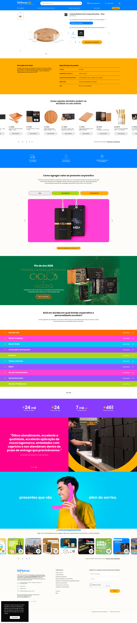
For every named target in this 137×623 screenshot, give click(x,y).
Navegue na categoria (113, 142)
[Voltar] (18, 559)
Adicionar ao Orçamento (92, 42)
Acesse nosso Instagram (113, 558)
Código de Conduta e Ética (62, 587)
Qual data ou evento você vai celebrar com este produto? (87, 19)
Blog (57, 593)
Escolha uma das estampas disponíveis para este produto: (87, 27)
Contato (58, 591)
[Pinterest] (32, 601)
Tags (39, 193)
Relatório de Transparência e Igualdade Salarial (67, 581)
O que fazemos (60, 574)
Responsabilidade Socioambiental (64, 578)
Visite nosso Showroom (61, 583)
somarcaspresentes (68, 529)
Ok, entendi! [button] (15, 617)
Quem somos (59, 572)
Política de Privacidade (115, 611)
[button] (46, 53)
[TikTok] (29, 601)
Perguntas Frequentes (61, 576)
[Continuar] (22, 559)
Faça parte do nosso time (62, 585)
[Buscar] (80, 3)
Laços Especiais (65, 193)
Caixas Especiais (94, 193)
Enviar (114, 591)
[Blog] (35, 601)
